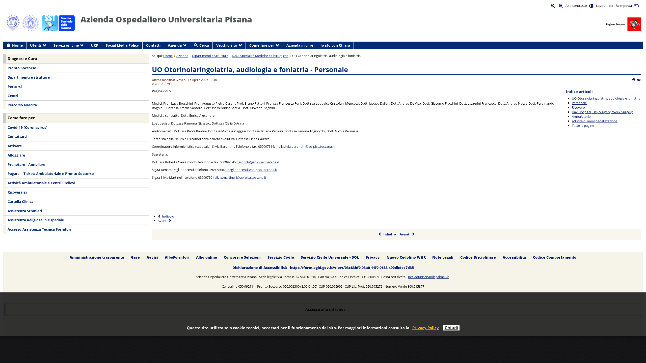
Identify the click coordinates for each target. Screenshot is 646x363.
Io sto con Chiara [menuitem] (335, 45)
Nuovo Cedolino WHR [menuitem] (406, 257)
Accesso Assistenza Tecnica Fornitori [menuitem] (39, 229)
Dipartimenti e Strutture (210, 55)
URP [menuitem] (94, 45)
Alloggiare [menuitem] (16, 155)
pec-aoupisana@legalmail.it (428, 277)
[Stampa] (634, 80)
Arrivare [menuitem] (15, 145)
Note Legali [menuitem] (442, 257)
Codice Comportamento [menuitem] (554, 257)
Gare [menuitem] (135, 257)
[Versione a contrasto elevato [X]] (591, 6)
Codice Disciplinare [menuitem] (478, 257)
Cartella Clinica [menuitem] (20, 201)
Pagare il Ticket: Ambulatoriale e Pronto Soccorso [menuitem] (51, 173)
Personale (579, 103)
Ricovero (578, 107)
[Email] (639, 80)
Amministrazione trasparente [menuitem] (97, 257)
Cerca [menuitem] (204, 45)
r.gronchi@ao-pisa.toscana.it (257, 162)
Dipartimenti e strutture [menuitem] (29, 77)
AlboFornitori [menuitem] (177, 257)
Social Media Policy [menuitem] (122, 45)
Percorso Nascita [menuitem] (22, 105)
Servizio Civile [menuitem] (280, 257)
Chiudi (451, 327)
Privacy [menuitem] (373, 257)
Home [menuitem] (17, 45)
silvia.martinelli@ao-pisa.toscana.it (240, 177)
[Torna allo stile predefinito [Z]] (636, 6)
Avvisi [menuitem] (152, 257)
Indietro (167, 216)
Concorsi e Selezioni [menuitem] (242, 257)
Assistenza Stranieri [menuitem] (25, 210)
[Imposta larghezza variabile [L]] (611, 6)
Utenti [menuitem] (35, 45)
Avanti (163, 220)
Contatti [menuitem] (153, 45)
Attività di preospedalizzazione (594, 121)
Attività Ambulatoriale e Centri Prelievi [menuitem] (41, 182)
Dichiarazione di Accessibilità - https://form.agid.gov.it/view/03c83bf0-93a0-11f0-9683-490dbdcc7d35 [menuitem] (323, 267)
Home (168, 55)
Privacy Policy (425, 327)
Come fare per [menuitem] (261, 45)
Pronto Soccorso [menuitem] (22, 68)
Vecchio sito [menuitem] (226, 45)
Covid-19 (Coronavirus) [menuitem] (27, 127)
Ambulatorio (581, 116)
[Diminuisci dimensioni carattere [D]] (553, 6)
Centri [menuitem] (13, 95)
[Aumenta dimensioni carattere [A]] (561, 6)
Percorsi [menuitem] (15, 86)
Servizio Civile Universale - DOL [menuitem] (330, 257)
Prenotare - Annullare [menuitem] (26, 164)
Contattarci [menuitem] (17, 136)
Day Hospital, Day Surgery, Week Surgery (602, 112)
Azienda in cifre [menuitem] (299, 45)
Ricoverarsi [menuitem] (17, 192)
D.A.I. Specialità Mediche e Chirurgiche (260, 55)
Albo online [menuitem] (206, 257)
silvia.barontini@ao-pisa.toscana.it (309, 146)
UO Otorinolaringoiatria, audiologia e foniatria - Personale (250, 69)
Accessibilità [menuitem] (514, 257)
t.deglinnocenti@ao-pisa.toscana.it (251, 169)
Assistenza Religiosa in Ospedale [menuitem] (36, 220)
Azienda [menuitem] (175, 45)
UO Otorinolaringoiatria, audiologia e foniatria (606, 98)
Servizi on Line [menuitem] (66, 45)
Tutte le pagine (583, 125)
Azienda (182, 55)
